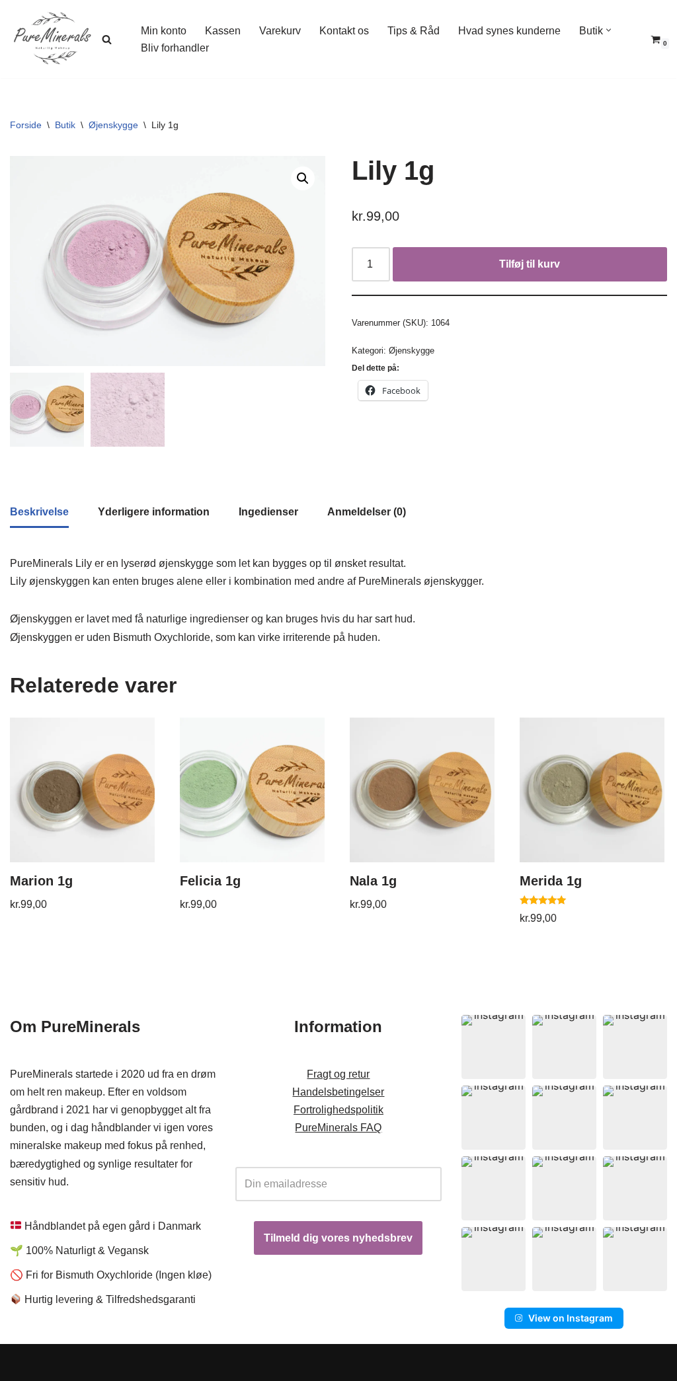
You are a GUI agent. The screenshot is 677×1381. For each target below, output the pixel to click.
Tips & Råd (413, 30)
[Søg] (107, 39)
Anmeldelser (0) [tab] (366, 511)
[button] (608, 30)
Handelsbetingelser (338, 1092)
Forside (26, 125)
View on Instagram (570, 1318)
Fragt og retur (338, 1074)
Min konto (163, 30)
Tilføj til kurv (529, 264)
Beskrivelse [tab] (39, 511)
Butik (65, 125)
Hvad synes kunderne (509, 30)
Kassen (223, 30)
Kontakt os (344, 30)
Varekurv (280, 30)
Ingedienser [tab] (268, 511)
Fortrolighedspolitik (338, 1109)
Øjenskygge (113, 125)
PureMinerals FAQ (338, 1127)
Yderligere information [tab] (154, 511)
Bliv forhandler (175, 48)
